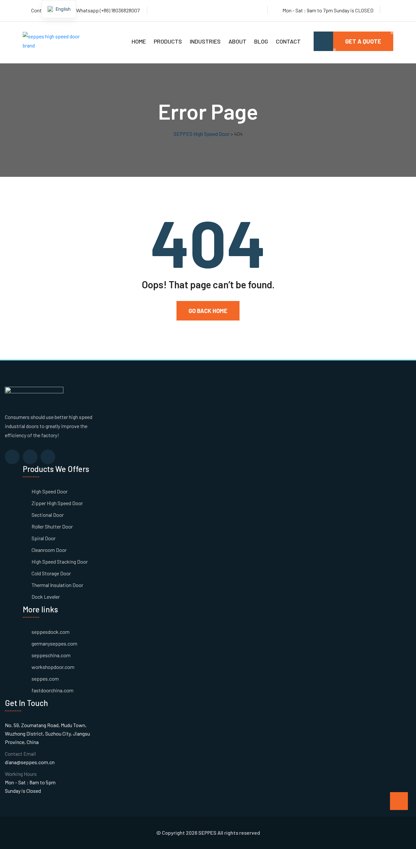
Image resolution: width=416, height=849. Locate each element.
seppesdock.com (51, 632)
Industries (205, 41)
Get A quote (363, 41)
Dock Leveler (46, 597)
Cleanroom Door (49, 550)
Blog (261, 41)
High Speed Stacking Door (60, 561)
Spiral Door (44, 538)
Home (139, 41)
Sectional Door (48, 515)
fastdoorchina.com (52, 690)
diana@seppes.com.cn (30, 762)
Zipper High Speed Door (57, 503)
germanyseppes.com (54, 643)
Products (168, 41)
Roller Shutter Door (52, 526)
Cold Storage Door (51, 573)
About (237, 41)
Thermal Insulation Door (57, 585)
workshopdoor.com (53, 667)
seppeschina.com (51, 655)
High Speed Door (50, 491)
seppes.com (45, 678)
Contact (288, 41)
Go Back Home (208, 310)
